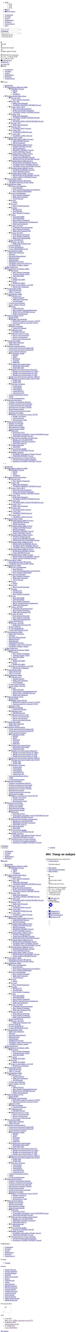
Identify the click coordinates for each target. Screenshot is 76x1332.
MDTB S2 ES (17, 209)
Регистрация (11, 11)
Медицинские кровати (16, 409)
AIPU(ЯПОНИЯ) (18, 218)
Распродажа (9, 85)
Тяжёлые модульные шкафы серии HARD (25, 378)
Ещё (6, 25)
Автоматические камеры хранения (24, 459)
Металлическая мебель (15, 422)
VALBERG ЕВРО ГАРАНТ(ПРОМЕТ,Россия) (28, 121)
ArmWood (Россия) (11, 1291)
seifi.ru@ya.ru (7, 60)
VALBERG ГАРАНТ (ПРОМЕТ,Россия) (26, 112)
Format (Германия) (11, 1271)
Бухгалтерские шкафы (18, 449)
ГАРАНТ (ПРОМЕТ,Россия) (22, 146)
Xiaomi (15, 202)
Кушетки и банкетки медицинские (20, 404)
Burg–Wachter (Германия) (21, 100)
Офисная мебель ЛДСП (15, 315)
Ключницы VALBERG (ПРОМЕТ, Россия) (27, 461)
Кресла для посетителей (21, 335)
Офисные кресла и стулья (19, 333)
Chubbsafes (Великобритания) (23, 227)
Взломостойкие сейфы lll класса (22, 161)
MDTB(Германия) (11, 1286)
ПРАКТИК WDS (18, 368)
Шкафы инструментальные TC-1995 (25, 373)
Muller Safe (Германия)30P (21, 238)
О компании (9, 15)
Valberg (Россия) (18, 308)
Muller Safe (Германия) (20, 103)
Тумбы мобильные (17, 445)
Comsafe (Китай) (10, 1289)
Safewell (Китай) (10, 1297)
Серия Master (17, 387)
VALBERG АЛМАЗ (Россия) (22, 136)
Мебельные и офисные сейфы (17, 87)
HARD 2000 (17, 382)
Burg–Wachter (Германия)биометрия (25, 310)
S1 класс (14, 204)
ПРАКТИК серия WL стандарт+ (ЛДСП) (26, 321)
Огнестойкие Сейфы (14, 179)
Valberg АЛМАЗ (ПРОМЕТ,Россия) (24, 177)
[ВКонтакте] (50, 905)
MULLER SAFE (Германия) (22, 109)
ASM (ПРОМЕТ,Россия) (21, 141)
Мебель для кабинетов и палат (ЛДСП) (24, 414)
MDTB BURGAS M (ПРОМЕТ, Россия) (26, 175)
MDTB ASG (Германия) (21, 287)
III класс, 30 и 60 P (17, 242)
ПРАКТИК (16, 447)
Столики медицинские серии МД (20, 405)
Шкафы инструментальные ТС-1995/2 (25, 371)
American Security (18, 297)
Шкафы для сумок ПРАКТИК (23, 440)
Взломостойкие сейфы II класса (22, 154)
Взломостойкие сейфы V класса (22, 173)
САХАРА (16, 360)
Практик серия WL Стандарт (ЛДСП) (25, 323)
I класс (13, 215)
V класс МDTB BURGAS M (18, 249)
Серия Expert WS (18, 393)
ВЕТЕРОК (16, 359)
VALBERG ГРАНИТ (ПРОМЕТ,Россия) (26, 118)
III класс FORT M (14, 245)
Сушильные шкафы (18, 353)
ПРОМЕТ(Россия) (19, 332)
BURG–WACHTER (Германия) (23, 110)
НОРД (15, 357)
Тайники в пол (16, 296)
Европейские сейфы (14, 184)
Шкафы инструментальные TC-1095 (25, 375)
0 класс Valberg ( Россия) (17, 305)
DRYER (15, 355)
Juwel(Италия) (17, 211)
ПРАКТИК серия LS (20, 443)
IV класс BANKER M (16, 247)
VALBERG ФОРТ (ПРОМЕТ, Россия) (25, 164)
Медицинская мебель (14, 400)
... (5, 463)
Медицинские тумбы (20, 420)
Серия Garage (17, 386)
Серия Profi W (17, 389)
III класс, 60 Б (15, 127)
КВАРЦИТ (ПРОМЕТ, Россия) (23, 150)
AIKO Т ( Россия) (15, 292)
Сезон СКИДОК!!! (11, 1328)
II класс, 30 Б (15, 114)
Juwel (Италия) (18, 188)
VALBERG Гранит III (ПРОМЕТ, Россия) (26, 166)
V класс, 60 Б (15, 134)
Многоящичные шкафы (17, 427)
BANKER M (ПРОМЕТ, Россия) (23, 170)
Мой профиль (53, 871)
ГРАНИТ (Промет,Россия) (21, 155)
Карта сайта (52, 900)
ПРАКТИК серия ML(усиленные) (24, 441)
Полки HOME (13, 317)
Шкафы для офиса (17, 452)
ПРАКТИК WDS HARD (21, 366)
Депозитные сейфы (13, 341)
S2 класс (14, 207)
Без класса (14, 270)
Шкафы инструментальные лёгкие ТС (24, 369)
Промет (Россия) (10, 1270)
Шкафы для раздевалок (19, 319)
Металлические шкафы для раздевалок (24, 438)
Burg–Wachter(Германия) (21, 206)
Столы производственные (17, 351)
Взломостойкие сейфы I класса (21, 145)
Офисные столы (16, 330)
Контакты (8, 22)
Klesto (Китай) (9, 1295)
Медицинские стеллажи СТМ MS (20, 407)
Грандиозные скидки (12, 1324)
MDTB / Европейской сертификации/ (25, 222)
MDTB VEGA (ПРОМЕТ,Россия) (24, 312)
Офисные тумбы (14, 324)
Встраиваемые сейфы (14, 294)
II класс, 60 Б (15, 119)
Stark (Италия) (13, 260)
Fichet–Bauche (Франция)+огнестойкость (26, 189)
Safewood (12, 254)
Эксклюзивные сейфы (14, 251)
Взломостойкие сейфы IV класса (22, 168)
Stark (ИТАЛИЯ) (18, 276)
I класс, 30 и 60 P (17, 225)
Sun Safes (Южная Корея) (17, 256)
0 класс (13, 200)
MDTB (15, 91)
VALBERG (16, 94)
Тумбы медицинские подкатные (19, 411)
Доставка (8, 16)
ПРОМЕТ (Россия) (17, 89)
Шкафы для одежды (19, 416)
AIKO (15, 92)
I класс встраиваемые (18, 193)
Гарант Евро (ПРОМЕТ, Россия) (23, 157)
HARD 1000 (17, 380)
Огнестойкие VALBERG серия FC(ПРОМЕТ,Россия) (30, 434)
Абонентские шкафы (16, 425)
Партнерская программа (56, 869)
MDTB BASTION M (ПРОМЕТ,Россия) (26, 159)
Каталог (5, 861)
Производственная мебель (16, 346)
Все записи (4, 1331)
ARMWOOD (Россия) (16, 261)
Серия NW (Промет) (19, 328)
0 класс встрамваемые (18, 186)
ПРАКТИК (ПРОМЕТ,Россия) (23, 436)
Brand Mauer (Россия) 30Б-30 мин (20, 181)
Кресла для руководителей (22, 339)
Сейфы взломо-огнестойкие (16, 96)
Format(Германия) (11, 1273)
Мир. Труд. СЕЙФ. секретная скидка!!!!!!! (19, 1320)
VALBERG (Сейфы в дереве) (18, 265)
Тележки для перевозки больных (20, 402)
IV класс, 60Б (15, 130)
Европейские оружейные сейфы (18, 269)
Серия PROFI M (18, 391)
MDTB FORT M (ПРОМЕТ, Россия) (25, 163)
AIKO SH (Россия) (15, 290)
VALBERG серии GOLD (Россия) (20, 263)
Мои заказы (52, 868)
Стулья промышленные (17, 398)
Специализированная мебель (18, 395)
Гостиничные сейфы (14, 288)
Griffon (7, 1282)
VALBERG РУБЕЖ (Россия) (22, 132)
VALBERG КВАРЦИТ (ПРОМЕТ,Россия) (27, 105)
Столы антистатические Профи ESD (21, 348)
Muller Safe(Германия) (12, 1298)
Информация (9, 20)
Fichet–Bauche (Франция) (21, 234)
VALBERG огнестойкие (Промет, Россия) (27, 454)
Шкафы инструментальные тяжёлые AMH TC (24, 377)
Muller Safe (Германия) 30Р (22, 231)
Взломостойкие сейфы (15, 137)
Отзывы (7, 1263)
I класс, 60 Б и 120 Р (18, 107)
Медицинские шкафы (16, 413)
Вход (8, 9)
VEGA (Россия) (18, 198)
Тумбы (11, 396)
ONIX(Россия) (9, 1280)
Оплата (7, 18)
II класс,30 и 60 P (17, 233)
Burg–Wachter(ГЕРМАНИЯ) (22, 191)
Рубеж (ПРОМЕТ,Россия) (21, 172)
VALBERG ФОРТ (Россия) (22, 128)
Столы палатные (18, 418)
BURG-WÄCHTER (11, 1277)
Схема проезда (10, 24)
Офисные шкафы (17, 326)
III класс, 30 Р (15, 123)
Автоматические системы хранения (23, 458)
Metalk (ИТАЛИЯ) (19, 279)
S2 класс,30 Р (15, 98)
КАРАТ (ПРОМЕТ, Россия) (22, 152)
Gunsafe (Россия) (10, 1293)
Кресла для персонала (20, 337)
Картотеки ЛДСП (19, 432)
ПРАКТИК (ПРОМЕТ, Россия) (23, 456)
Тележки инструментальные (20, 364)
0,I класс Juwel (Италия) (17, 303)
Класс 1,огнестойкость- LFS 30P (22, 285)
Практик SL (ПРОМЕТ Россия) (23, 450)
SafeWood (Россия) (11, 1300)
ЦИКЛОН (16, 362)
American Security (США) (21, 274)
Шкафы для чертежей (16, 423)
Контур (7, 1279)
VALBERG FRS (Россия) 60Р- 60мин (21, 182)
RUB (7, 2)
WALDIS (8, 1275)
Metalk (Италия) (14, 258)
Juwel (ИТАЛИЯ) (18, 216)
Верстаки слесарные (18, 384)
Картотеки (14, 431)
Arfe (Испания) (18, 301)
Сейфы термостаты (11, 267)
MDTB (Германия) (19, 143)
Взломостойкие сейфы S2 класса (22, 139)
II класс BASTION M (16, 240)
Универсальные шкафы (16, 429)
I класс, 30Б (15, 101)
